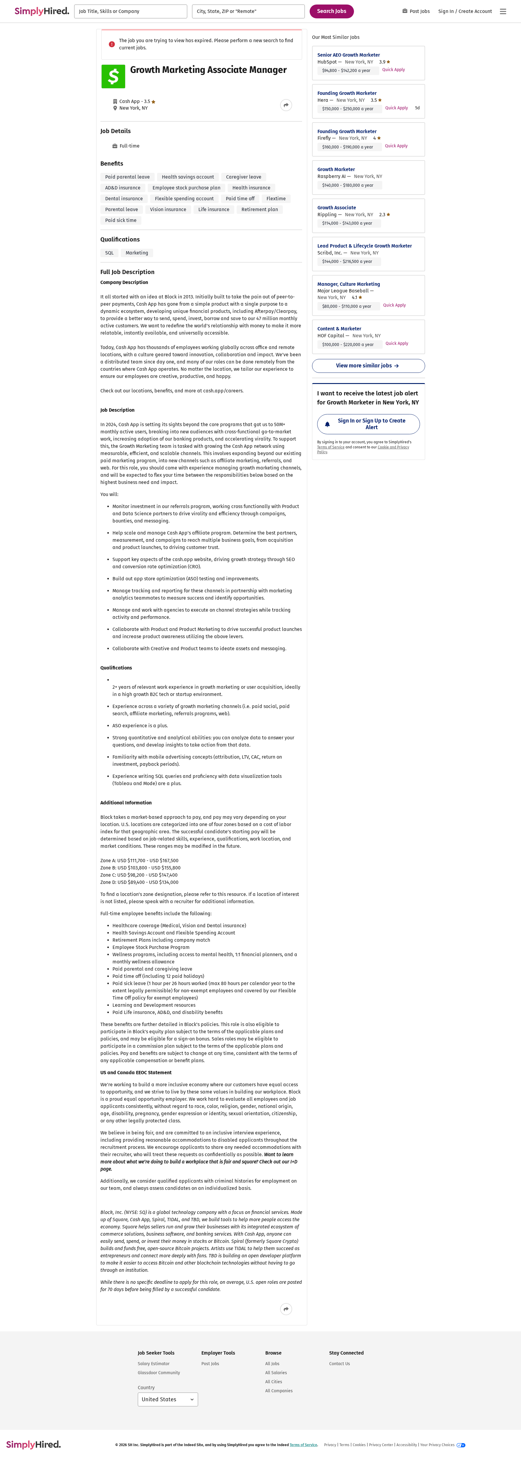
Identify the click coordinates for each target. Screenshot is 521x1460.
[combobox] (130, 11)
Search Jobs (331, 11)
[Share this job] (286, 105)
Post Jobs (420, 11)
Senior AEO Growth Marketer (348, 55)
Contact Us (339, 1363)
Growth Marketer (336, 169)
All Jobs (272, 1363)
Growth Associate (336, 208)
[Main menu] (503, 11)
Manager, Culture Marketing (348, 284)
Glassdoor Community (159, 1372)
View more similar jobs (364, 365)
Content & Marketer (339, 329)
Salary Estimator (153, 1363)
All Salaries (276, 1372)
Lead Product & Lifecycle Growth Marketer (364, 246)
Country (146, 1387)
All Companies (279, 1390)
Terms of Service (331, 447)
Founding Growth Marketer (347, 93)
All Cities (273, 1381)
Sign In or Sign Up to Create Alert (372, 424)
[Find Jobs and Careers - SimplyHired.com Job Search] (41, 11)
